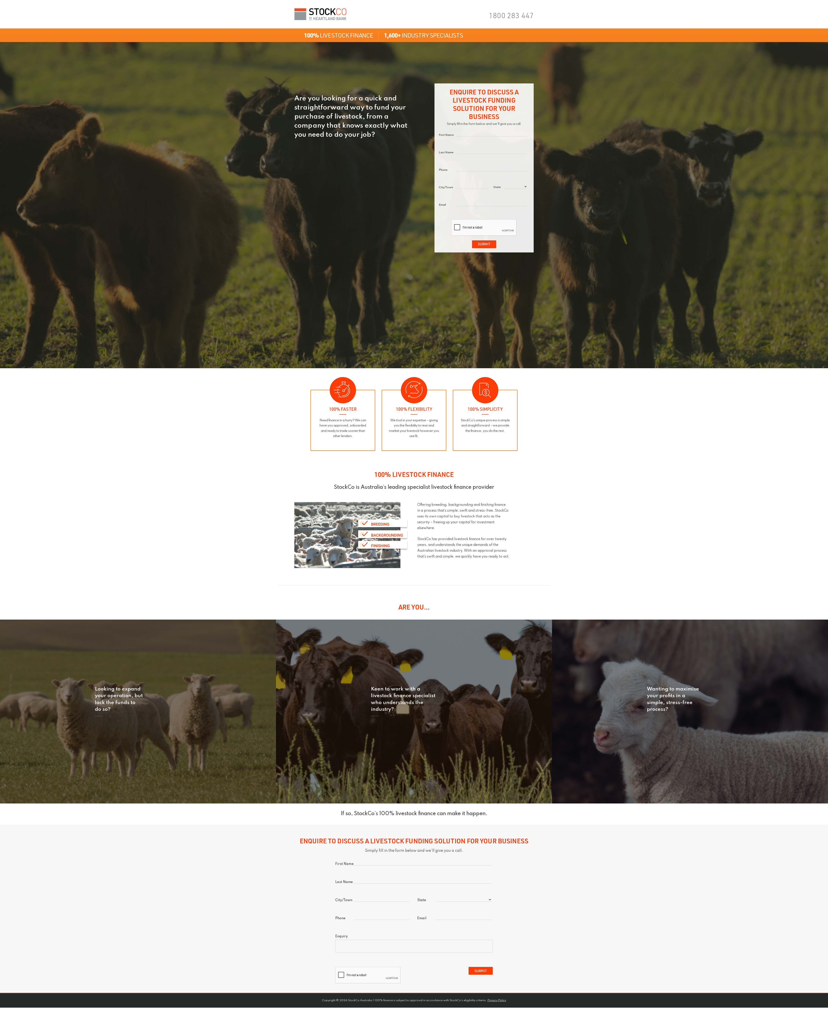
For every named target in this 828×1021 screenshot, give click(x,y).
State (497, 187)
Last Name (446, 152)
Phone (443, 170)
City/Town (446, 187)
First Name (446, 135)
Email (442, 205)
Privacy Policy (496, 1000)
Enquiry (341, 936)
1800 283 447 (511, 15)
